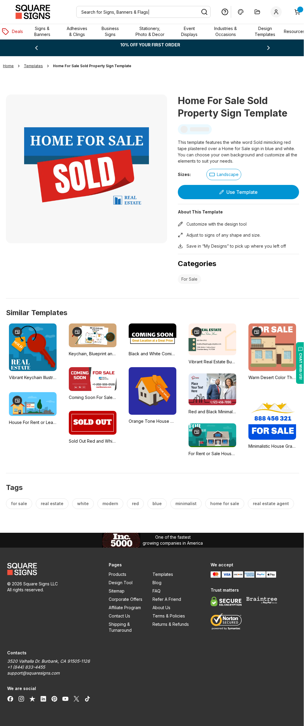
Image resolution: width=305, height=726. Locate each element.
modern (110, 503)
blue (157, 503)
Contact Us (118, 615)
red (135, 503)
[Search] (199, 11)
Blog (154, 582)
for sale (19, 503)
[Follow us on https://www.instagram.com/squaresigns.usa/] (21, 698)
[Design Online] (236, 11)
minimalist (186, 503)
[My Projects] (253, 11)
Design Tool (119, 582)
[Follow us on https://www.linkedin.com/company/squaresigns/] (43, 698)
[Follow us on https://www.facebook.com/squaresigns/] (10, 698)
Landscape (225, 174)
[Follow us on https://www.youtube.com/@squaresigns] (65, 698)
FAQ (154, 590)
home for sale (224, 503)
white (83, 503)
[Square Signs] (33, 12)
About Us (159, 607)
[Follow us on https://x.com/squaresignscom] (76, 698)
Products (116, 574)
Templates (160, 574)
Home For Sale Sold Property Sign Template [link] (92, 66)
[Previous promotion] (36, 48)
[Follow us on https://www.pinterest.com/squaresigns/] (54, 698)
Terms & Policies (166, 615)
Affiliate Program (123, 607)
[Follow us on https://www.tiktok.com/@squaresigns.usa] (87, 698)
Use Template (238, 192)
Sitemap (115, 590)
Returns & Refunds (168, 624)
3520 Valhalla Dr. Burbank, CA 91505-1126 (48, 661)
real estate (52, 503)
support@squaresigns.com (33, 672)
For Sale (187, 279)
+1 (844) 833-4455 (26, 667)
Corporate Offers (124, 599)
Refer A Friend (164, 599)
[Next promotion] (264, 48)
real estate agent (271, 503)
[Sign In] (272, 12)
